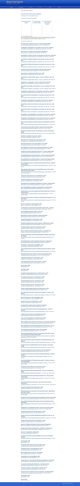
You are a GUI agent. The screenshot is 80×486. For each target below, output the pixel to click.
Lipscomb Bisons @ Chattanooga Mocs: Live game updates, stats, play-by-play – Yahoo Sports (37, 91)
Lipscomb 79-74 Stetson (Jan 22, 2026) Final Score (29, 302)
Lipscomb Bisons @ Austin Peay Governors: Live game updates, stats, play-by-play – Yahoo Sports (38, 55)
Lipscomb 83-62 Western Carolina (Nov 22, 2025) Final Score (31, 228)
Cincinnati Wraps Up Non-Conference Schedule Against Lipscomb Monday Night (34, 193)
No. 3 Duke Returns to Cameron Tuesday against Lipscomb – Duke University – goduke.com (37, 207)
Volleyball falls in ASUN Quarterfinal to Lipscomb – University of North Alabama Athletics (37, 407)
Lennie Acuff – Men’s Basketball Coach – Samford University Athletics (33, 317)
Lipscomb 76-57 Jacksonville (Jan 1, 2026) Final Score (30, 180)
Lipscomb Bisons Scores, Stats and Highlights (28, 457)
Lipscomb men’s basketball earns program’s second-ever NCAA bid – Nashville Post (36, 350)
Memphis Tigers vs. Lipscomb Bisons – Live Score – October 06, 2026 (33, 83)
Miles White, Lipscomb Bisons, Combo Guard (28, 137)
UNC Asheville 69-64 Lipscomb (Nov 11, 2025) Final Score (31, 278)
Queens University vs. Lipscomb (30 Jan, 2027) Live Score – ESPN (32, 73)
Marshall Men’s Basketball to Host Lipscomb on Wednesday (31, 224)
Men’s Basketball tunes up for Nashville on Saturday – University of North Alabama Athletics (37, 159)
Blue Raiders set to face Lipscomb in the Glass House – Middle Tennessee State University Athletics (38, 397)
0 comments (35, 15)
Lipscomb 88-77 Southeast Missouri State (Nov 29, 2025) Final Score (32, 274)
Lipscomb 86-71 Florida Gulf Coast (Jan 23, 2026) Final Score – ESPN (33, 175)
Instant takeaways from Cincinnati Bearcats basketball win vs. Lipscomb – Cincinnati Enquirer (38, 183)
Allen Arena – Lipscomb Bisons (26, 433)
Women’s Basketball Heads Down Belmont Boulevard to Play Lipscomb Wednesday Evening (36, 403)
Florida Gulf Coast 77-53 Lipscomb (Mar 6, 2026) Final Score (31, 141)
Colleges (21, 7)
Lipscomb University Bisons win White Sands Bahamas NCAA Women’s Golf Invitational (36, 438)
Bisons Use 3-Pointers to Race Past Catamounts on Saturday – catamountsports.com (36, 230)
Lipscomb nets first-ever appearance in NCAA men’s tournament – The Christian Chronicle (37, 471)
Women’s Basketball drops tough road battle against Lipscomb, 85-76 (32, 378)
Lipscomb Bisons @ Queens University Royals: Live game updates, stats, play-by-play (35, 106)
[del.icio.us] (25, 480)
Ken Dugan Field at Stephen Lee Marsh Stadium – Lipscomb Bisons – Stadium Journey (36, 428)
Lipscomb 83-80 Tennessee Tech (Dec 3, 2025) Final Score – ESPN (32, 280)
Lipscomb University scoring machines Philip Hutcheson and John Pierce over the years (35, 417)
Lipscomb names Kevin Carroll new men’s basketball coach (31, 315)
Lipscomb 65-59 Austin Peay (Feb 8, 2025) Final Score (30, 388)
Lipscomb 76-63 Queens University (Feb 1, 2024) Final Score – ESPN (33, 420)
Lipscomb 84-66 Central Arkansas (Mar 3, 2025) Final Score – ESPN (33, 366)
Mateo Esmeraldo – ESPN (25, 440)
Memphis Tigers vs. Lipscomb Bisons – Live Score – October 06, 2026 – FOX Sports (36, 82)
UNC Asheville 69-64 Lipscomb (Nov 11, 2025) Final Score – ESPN (33, 276)
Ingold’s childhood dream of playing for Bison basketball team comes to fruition (34, 326)
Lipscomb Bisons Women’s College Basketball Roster (30, 449)
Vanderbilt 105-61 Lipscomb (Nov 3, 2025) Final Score (30, 258)
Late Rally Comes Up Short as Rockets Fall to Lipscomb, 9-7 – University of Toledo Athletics (37, 151)
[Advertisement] (62, 27)
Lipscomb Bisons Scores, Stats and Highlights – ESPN (30, 456)
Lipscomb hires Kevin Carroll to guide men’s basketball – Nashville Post (34, 305)
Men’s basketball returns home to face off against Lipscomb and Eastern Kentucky (34, 165)
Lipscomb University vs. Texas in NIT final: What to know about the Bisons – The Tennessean (37, 460)
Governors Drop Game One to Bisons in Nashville (29, 128)
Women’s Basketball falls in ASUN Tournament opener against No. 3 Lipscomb (34, 362)
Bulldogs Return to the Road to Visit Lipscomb (29, 216)
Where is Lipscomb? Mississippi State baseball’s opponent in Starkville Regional (34, 124)
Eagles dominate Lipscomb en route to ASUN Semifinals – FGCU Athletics (34, 143)
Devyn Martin (23, 270)
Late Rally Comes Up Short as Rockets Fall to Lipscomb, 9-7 (31, 152)
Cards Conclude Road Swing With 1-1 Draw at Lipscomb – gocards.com (34, 261)
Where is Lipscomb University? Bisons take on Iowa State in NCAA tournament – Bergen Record (38, 321)
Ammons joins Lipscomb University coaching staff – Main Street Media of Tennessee (36, 69)
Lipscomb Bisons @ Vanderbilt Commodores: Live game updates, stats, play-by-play (35, 61)
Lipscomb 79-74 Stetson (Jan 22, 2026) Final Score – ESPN (31, 301)
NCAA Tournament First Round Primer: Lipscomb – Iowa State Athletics (34, 329)
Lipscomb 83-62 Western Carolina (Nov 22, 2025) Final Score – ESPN (33, 226)
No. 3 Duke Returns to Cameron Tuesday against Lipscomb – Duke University (34, 208)
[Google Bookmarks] (27, 480)
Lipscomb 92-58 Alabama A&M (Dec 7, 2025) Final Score (31, 285)
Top (37, 15)
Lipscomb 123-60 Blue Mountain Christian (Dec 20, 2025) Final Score (33, 289)
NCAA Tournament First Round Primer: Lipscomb (29, 330)
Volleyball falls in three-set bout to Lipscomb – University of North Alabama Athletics (36, 253)
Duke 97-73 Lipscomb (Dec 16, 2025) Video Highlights (30, 298)
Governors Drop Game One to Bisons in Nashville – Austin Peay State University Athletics (37, 127)
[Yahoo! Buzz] (26, 480)
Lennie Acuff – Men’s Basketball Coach (27, 319)
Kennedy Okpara (24, 266)
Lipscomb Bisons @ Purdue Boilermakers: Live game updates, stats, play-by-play (34, 119)
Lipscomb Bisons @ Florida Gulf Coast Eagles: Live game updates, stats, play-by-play (35, 66)
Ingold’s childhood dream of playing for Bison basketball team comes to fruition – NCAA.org (37, 325)
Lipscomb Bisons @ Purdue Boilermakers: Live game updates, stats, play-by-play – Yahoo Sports (38, 118)
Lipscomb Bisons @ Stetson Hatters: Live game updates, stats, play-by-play (33, 101)
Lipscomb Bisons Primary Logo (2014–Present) (29, 384)
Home (11, 7)
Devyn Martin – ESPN (25, 269)
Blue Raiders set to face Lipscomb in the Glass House (30, 398)
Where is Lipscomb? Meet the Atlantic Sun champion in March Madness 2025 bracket (35, 342)
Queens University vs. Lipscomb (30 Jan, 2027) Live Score (31, 74)
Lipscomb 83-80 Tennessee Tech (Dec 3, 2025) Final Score (31, 282)
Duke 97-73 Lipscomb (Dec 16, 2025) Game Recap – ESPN (31, 203)
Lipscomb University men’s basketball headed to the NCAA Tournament (33, 347)
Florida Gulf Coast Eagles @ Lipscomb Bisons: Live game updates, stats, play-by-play (35, 111)
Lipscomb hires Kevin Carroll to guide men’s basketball (30, 306)
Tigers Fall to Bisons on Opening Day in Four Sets (29, 44)
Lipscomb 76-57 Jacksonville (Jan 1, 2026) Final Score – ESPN (32, 179)
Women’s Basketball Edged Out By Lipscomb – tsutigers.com (32, 211)
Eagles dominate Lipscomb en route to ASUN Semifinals (30, 144)
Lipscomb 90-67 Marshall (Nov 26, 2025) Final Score (30, 220)
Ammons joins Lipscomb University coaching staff (29, 70)
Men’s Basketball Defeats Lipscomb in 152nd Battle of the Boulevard (32, 242)
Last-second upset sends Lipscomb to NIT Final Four (30, 465)
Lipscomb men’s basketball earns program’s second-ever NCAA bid (32, 351)
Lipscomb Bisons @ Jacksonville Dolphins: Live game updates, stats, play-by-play (34, 115)
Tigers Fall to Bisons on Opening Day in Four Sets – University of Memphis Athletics (36, 43)
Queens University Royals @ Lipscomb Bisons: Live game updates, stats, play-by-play (35, 97)
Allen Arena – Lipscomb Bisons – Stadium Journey (30, 431)
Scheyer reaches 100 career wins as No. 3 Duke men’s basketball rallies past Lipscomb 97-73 (36, 200)
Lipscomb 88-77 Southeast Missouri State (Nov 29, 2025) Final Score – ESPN (34, 273)
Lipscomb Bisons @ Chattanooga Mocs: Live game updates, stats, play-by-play (34, 92)
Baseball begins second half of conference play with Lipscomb (31, 133)
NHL (59, 7)
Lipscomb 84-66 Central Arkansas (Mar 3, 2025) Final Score (31, 367)
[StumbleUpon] (21, 480)
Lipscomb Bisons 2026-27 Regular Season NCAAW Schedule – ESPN (33, 444)
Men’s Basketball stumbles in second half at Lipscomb (30, 156)
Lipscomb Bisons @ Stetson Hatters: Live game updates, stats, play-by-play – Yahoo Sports (37, 100)
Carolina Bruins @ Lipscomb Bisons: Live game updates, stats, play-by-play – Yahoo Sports (37, 47)
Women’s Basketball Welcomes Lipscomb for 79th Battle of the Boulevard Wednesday (35, 251)
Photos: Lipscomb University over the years (28, 453)
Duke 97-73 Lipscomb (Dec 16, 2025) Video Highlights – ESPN (32, 297)
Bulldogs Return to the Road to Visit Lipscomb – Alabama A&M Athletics (34, 215)
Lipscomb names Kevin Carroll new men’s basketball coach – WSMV (33, 314)
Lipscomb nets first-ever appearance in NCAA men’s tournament (31, 472)
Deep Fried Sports (15, 1)
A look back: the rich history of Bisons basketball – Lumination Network (34, 467)
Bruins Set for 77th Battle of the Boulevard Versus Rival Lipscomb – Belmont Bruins (36, 424)
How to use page (27, 38)
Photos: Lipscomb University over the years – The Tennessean (32, 452)
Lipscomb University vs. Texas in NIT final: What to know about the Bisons (33, 461)
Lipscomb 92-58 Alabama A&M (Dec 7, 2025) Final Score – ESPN (32, 284)
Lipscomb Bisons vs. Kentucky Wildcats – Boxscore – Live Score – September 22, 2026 (35, 79)
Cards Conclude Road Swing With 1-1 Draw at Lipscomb (30, 262)
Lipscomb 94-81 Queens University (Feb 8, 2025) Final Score (31, 412)
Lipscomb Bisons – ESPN (25, 475)
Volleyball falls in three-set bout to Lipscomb (28, 255)
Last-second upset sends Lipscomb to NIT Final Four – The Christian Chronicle (35, 464)
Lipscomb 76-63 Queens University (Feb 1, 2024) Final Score (31, 421)
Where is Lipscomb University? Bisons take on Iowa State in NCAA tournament (34, 323)
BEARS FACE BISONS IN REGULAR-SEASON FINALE (31, 373)
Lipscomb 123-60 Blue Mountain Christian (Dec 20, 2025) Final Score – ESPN (35, 288)
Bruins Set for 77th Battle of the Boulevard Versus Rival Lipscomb (32, 425)
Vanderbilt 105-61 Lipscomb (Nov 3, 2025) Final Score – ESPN (32, 257)
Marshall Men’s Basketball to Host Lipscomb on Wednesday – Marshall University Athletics (37, 223)
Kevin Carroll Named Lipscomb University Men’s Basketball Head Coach (33, 311)
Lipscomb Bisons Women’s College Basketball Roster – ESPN (32, 448)
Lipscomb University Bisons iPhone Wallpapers (31, 13)
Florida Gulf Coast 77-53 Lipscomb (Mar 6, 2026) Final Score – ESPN (33, 139)
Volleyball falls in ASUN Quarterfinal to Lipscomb (29, 408)
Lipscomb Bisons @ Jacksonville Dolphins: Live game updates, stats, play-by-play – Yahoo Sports (38, 114)
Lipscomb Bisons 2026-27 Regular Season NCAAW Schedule (31, 446)
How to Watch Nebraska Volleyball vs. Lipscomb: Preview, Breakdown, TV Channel (35, 294)
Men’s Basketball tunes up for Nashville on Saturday (29, 160)
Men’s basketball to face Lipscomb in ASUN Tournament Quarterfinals (32, 148)
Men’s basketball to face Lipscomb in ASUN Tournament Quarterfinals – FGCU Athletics (37, 147)
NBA (50, 7)
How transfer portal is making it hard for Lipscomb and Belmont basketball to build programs (36, 237)
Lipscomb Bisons (24, 476)
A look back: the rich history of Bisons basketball (29, 469)
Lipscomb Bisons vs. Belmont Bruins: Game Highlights (30, 246)
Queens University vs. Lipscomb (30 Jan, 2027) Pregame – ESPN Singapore (34, 51)
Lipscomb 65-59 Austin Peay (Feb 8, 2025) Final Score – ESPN (32, 387)
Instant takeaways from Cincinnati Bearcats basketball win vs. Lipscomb (33, 184)
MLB (30, 7)
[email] (29, 480)
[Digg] (24, 480)
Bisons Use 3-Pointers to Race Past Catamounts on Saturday (31, 232)
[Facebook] (22, 480)
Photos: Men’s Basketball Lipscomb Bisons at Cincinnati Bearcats (32, 188)
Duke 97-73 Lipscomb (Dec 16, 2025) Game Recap (29, 205)
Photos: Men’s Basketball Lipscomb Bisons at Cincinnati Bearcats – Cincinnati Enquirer (36, 187)
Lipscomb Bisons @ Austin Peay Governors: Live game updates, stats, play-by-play (35, 56)
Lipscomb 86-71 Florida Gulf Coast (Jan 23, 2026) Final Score (31, 176)
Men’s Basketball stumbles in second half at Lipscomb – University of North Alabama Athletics (38, 155)
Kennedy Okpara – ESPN (25, 265)
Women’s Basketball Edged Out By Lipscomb (28, 212)
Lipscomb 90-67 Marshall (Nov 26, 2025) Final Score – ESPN (32, 219)
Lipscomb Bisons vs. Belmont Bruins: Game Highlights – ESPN (32, 244)
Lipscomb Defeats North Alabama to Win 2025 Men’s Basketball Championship (34, 356)
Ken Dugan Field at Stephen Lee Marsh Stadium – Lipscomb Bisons (32, 429)
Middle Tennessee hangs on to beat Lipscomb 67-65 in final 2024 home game (34, 393)
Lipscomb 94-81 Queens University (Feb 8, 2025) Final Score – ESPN (33, 411)
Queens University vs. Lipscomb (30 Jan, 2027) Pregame (30, 52)
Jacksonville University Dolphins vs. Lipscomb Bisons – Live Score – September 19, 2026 (36, 88)
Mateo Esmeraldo (24, 442)
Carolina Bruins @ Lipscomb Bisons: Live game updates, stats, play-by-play (33, 48)
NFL (40, 7)
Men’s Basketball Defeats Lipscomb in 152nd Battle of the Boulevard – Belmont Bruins (36, 241)
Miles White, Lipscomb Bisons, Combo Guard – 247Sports (31, 135)
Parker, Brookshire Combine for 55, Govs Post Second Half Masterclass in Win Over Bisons (36, 171)
